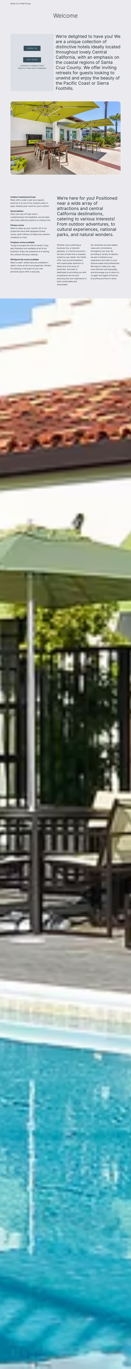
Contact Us (32, 48)
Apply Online (32, 59)
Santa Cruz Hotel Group (20, 3)
